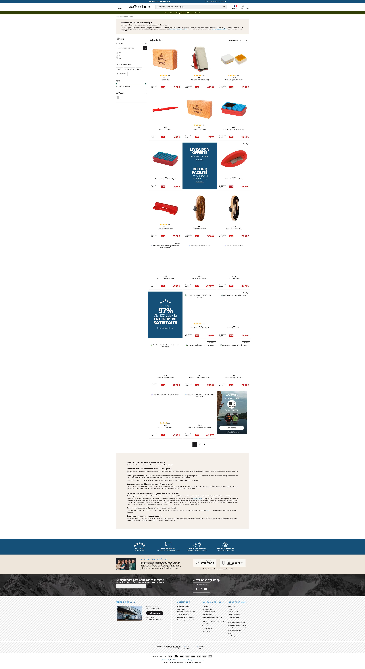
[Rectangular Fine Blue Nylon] (165, 158)
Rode (177, 29)
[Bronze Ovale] (199, 208)
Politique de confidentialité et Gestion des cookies (213, 622)
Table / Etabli (121, 74)
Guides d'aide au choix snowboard (237, 625)
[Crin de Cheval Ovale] (234, 208)
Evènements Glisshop (208, 612)
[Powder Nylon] (233, 307)
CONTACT (207, 563)
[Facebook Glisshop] (196, 589)
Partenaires (231, 620)
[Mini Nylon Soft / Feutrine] (234, 59)
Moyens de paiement (183, 606)
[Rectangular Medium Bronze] (199, 357)
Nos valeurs (205, 606)
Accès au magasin (155, 613)
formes (207, 510)
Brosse (119, 69)
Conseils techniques (233, 617)
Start (170, 29)
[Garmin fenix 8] (232, 412)
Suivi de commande (183, 614)
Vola (174, 29)
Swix (180, 29)
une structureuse (197, 498)
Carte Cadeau (181, 609)
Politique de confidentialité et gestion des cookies (188, 660)
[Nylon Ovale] (234, 258)
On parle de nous (207, 628)
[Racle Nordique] (165, 109)
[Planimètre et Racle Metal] (199, 307)
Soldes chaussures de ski (235, 630)
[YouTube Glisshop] (205, 589)
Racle (139, 69)
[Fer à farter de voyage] (199, 59)
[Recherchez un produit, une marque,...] (224, 7)
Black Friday (231, 633)
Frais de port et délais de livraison (186, 612)
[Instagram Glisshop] (201, 589)
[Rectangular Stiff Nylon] (165, 258)
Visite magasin (206, 626)
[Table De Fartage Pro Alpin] (199, 407)
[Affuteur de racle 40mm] (234, 158)
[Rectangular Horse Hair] (165, 357)
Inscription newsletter (234, 614)
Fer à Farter (129, 69)
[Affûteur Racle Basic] (165, 208)
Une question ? (232, 606)
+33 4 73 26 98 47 (234, 562)
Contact (230, 609)
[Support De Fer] (165, 407)
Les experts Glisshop (208, 609)
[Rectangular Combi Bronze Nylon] (234, 109)
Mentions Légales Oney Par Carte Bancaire (212, 618)
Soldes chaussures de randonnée (237, 628)
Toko (185, 29)
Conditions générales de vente (186, 620)
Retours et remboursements (185, 617)
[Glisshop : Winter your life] (139, 6)
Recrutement (206, 631)
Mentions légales (207, 614)
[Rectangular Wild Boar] (234, 357)
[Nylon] (165, 59)
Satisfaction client (233, 612)
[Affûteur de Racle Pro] (200, 258)
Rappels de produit (233, 636)
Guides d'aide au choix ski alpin (236, 622)
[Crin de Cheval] (199, 109)
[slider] (116, 84)
